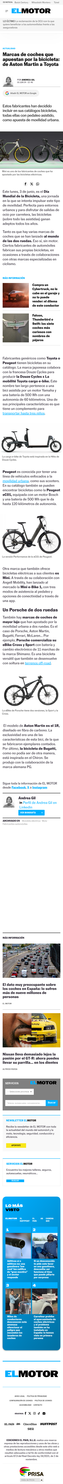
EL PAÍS (34, 1219)
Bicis (44, 821)
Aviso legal (20, 1396)
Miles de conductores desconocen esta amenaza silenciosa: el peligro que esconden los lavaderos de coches (17, 1327)
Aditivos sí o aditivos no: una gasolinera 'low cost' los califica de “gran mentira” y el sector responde (17, 1269)
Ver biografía (28, 812)
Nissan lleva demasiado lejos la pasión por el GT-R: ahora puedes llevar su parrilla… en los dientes (31, 1058)
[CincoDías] (30, 1424)
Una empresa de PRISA (31, 1471)
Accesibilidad (25, 1405)
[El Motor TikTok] (39, 1413)
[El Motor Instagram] (34, 1413)
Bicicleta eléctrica (31, 821)
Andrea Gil (28, 79)
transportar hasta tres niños (24, 413)
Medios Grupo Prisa (31, 1480)
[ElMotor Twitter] (29, 1413)
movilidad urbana (16, 481)
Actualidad (9, 48)
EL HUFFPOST (25, 1219)
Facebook (19, 787)
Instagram (39, 787)
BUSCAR (15, 1181)
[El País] (9, 1424)
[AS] (18, 1424)
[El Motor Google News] (44, 1414)
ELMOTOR (11, 1218)
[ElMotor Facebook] (25, 1413)
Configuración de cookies (21, 1401)
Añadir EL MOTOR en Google (23, 93)
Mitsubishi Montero (41, 2)
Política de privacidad (37, 1396)
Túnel (57, 2)
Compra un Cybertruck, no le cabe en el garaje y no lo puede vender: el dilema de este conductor (45, 295)
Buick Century (22, 2)
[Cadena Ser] (31, 1429)
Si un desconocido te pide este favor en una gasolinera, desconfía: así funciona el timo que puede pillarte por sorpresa (44, 1269)
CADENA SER (50, 1219)
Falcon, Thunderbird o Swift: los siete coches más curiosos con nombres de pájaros (43, 328)
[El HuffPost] (48, 1424)
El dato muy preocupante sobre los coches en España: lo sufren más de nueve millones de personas (30, 990)
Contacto (37, 1405)
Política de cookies (43, 1401)
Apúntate (16, 1145)
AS (41, 1218)
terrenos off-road (38, 663)
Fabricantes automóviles (15, 824)
